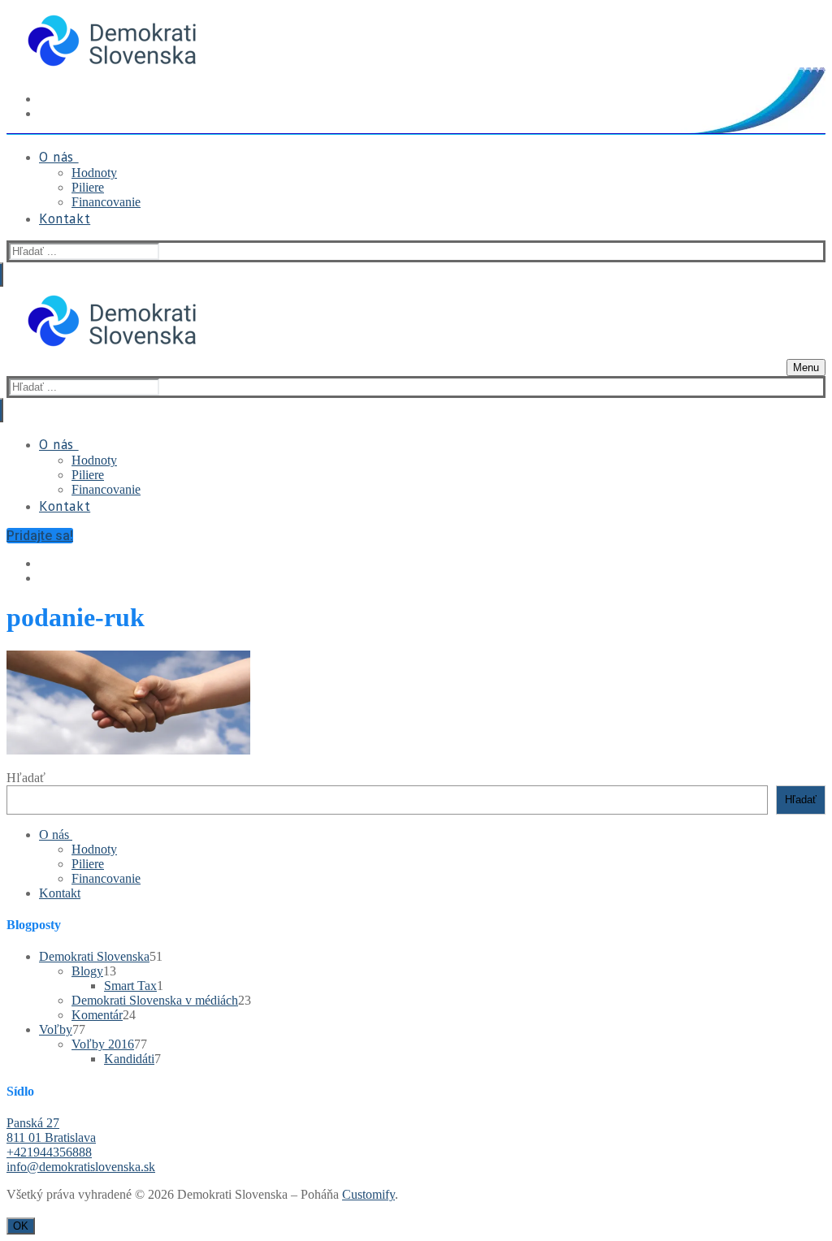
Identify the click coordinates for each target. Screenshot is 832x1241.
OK (20, 1226)
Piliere (88, 864)
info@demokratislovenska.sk (80, 1167)
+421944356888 (49, 1152)
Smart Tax (130, 985)
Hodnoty (94, 849)
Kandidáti (129, 1059)
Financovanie (106, 878)
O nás (54, 834)
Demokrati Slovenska (94, 956)
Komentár (97, 1015)
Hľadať (26, 778)
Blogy (87, 971)
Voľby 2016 (103, 1044)
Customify (368, 1194)
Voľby (55, 1029)
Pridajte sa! (39, 535)
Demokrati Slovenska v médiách (155, 1000)
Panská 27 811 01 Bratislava (51, 1130)
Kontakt (59, 893)
